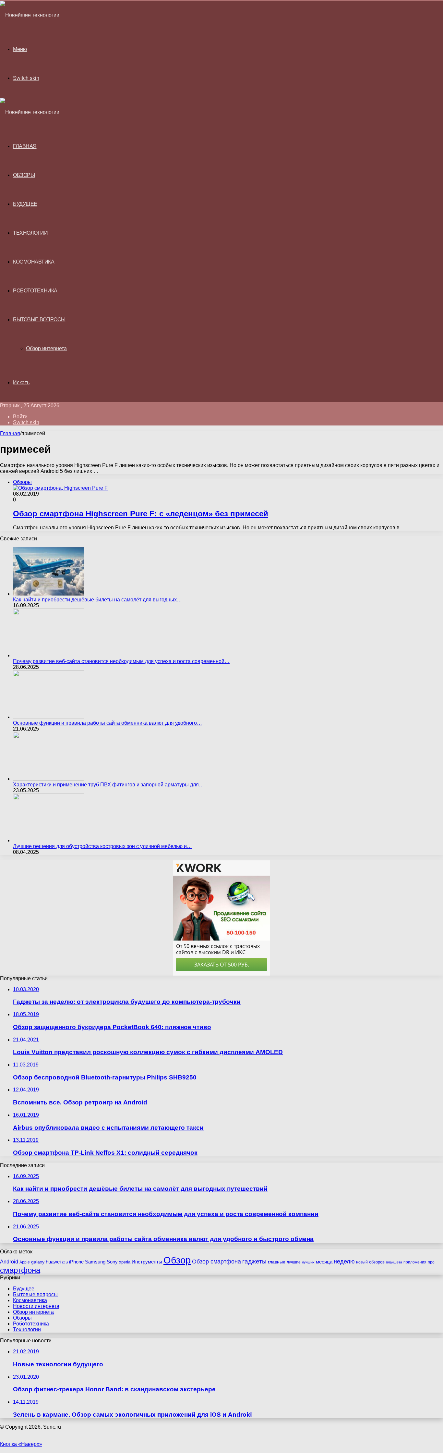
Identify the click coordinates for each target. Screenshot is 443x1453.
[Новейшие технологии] (29, 15)
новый (362, 1262)
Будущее (25, 204)
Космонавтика (33, 262)
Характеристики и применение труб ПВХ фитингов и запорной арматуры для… (108, 784)
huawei (53, 1261)
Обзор (177, 1260)
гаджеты (254, 1261)
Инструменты (147, 1261)
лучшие (294, 1262)
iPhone (76, 1261)
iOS (65, 1262)
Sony (112, 1261)
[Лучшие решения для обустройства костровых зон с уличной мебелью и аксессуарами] (48, 840)
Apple (24, 1262)
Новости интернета (36, 1306)
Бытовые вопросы (39, 319)
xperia (124, 1262)
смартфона (20, 1270)
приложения (414, 1262)
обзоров (377, 1262)
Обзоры (24, 175)
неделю (344, 1261)
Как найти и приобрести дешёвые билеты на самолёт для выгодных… (97, 599)
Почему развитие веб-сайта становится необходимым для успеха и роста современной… (121, 661)
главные (276, 1261)
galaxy (37, 1261)
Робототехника (35, 290)
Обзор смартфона (216, 1261)
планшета (394, 1262)
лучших (308, 1262)
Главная (10, 433)
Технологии (30, 233)
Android (9, 1261)
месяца (324, 1261)
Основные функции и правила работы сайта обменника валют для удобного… (107, 723)
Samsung (95, 1261)
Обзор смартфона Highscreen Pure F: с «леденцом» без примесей (140, 513)
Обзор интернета (46, 348)
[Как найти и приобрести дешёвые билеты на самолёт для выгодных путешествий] (48, 594)
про (431, 1262)
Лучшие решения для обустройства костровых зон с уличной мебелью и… (102, 846)
